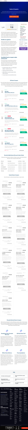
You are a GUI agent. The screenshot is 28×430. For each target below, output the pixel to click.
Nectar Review (11, 400)
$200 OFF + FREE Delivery (14, 16)
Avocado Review (11, 403)
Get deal (23, 93)
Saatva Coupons (20, 413)
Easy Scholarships (25, 402)
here (3, 412)
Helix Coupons (20, 418)
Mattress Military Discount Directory (20, 405)
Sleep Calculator (25, 392)
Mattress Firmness (16, 421)
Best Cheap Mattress (16, 410)
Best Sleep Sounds (25, 394)
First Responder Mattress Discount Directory (20, 402)
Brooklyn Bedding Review (11, 406)
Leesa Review (11, 402)
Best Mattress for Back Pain (16, 396)
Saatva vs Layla (11, 415)
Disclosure (25, 410)
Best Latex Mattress (16, 405)
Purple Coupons (20, 420)
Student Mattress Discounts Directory (20, 398)
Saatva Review (11, 391)
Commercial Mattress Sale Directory (21, 392)
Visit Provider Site (21, 99)
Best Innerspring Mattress (16, 403)
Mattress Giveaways (25, 400)
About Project (25, 405)
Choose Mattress (16, 419)
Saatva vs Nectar (11, 413)
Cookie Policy (25, 411)
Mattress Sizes (16, 415)
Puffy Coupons (20, 415)
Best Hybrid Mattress (16, 407)
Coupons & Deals (20, 411)
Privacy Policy (25, 409)
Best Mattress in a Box (16, 409)
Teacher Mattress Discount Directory (20, 394)
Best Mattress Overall (16, 391)
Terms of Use (25, 408)
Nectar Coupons (20, 416)
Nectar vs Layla (11, 416)
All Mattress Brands (25, 398)
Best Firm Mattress (16, 400)
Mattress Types (16, 423)
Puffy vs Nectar (11, 418)
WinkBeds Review (11, 395)
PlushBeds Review (11, 397)
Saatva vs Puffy (11, 411)
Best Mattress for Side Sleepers (16, 398)
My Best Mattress (3, 394)
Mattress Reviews (25, 396)
